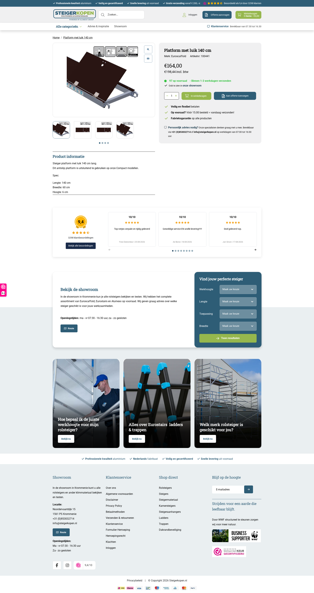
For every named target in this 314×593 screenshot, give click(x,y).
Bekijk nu (66, 439)
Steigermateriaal (168, 499)
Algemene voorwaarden (119, 493)
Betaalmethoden (115, 511)
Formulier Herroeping (118, 529)
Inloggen (111, 547)
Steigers (163, 493)
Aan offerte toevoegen (237, 95)
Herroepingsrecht (115, 535)
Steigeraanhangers (170, 511)
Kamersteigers (167, 505)
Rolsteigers (165, 487)
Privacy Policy (114, 505)
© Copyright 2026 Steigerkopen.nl (167, 580)
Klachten (111, 541)
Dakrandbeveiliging (170, 529)
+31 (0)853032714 (181, 132)
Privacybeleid (134, 580)
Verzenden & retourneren (120, 517)
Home (56, 37)
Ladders (163, 517)
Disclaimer (112, 499)
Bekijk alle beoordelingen (80, 245)
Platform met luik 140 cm (78, 37)
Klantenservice (114, 523)
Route (71, 328)
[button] (99, 143)
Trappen (163, 523)
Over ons (111, 487)
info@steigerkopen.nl (205, 132)
